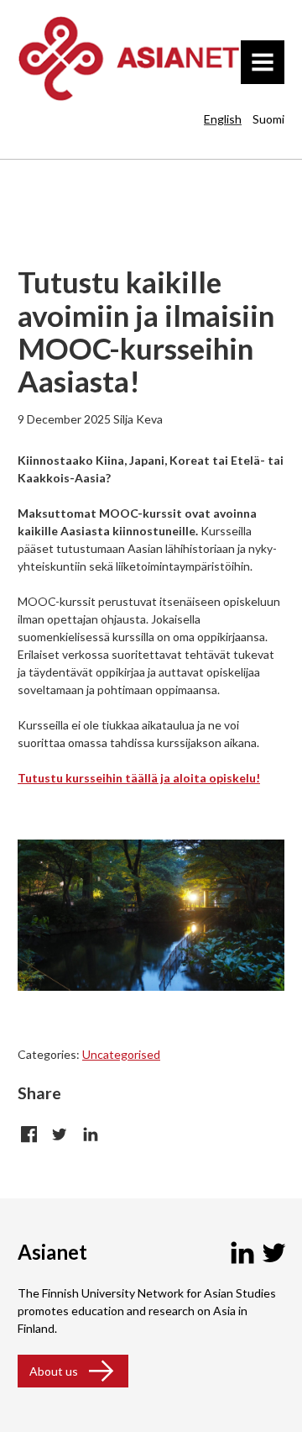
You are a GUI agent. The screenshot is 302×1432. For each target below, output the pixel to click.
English (223, 119)
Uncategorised (121, 1054)
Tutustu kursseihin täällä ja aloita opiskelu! (139, 778)
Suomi (268, 119)
